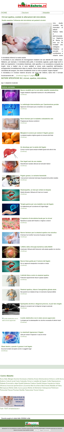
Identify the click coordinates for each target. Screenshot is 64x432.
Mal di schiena (36, 385)
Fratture (33, 383)
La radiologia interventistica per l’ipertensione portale (39, 104)
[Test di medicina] (12, 406)
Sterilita (22, 390)
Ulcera (41, 390)
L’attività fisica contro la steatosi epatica (34, 275)
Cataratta (23, 381)
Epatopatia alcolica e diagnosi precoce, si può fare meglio (41, 304)
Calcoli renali (10, 381)
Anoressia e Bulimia (26, 379)
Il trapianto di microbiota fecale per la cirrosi (36, 218)
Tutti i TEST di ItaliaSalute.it (9, 408)
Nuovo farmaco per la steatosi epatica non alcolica (38, 232)
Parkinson (54, 388)
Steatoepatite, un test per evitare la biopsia (35, 190)
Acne (2, 379)
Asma (62, 379)
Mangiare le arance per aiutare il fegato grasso (37, 133)
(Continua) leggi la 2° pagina (25, 75)
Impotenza (51, 383)
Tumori (36, 390)
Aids (5, 379)
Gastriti (38, 383)
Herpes (44, 383)
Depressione (56, 381)
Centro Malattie (6, 375)
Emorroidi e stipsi (12, 383)
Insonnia (10, 385)
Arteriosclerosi (44, 379)
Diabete (3, 383)
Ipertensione (18, 385)
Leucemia (26, 385)
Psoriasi (16, 390)
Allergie (10, 379)
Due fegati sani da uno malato (31, 161)
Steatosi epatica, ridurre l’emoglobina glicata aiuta (38, 289)
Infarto (57, 383)
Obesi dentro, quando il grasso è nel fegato (16, 346)
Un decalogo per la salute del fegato (33, 147)
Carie (18, 381)
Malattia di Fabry (56, 385)
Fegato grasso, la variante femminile (33, 175)
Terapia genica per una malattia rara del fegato (37, 204)
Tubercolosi (29, 390)
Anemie (16, 379)
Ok (36, 430)
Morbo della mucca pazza (18, 388)
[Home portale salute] (32, 9)
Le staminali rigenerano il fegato (31, 332)
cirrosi (26, 78)
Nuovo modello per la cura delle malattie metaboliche (39, 90)
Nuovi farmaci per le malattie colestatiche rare (36, 119)
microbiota (41, 78)
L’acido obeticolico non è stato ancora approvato (37, 318)
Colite (49, 381)
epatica (33, 78)
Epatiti (21, 383)
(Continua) (23, 94)
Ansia (36, 379)
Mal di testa (45, 385)
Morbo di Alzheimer (35, 388)
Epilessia (27, 383)
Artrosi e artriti (54, 379)
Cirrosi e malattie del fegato (36, 381)
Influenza (3, 385)
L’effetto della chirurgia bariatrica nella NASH (36, 247)
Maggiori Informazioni (44, 430)
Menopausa (4, 388)
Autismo (3, 381)
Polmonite (3, 390)
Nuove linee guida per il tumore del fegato (35, 261)
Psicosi (10, 390)
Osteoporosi (46, 388)
